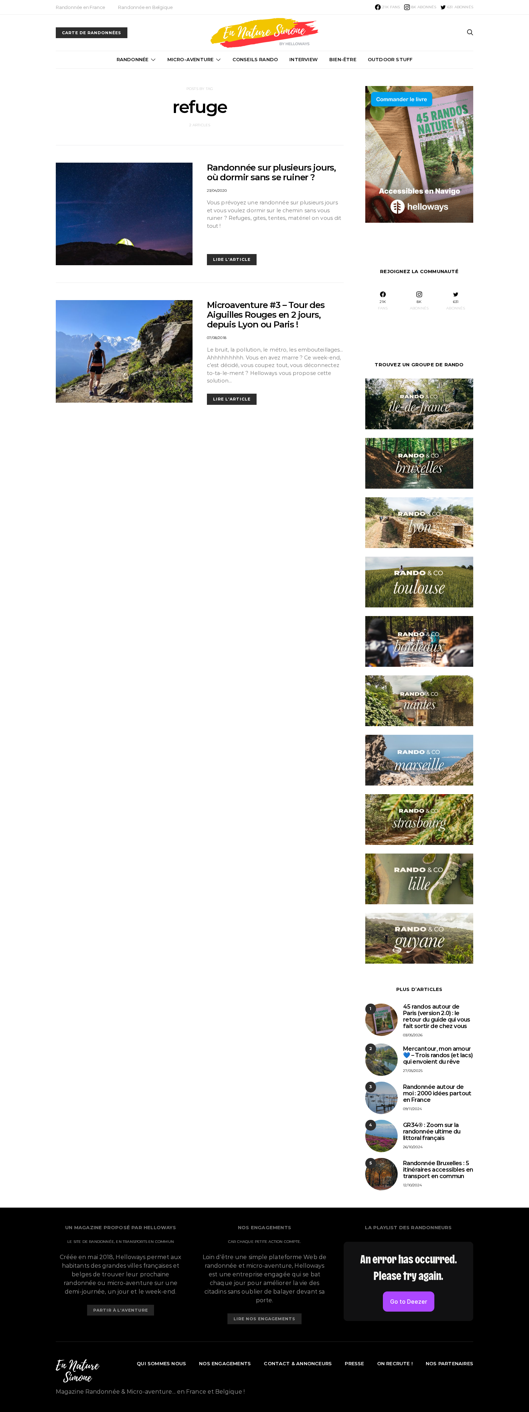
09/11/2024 (412, 1108)
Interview (303, 59)
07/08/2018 (216, 337)
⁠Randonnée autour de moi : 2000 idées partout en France (437, 1093)
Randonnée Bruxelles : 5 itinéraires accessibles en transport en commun (438, 1170)
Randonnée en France (80, 7)
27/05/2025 (412, 1070)
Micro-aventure (190, 59)
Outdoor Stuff (390, 59)
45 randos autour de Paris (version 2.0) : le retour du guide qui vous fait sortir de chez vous (436, 1016)
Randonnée (133, 59)
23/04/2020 (217, 190)
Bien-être (342, 59)
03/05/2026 (412, 1035)
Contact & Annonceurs (298, 1363)
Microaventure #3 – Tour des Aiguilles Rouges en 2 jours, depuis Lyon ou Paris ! (266, 315)
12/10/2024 (412, 1185)
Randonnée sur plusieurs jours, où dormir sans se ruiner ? (271, 172)
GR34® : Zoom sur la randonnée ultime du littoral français (432, 1131)
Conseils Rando (255, 59)
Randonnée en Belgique (145, 7)
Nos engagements (225, 1363)
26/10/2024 (412, 1147)
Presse (354, 1363)
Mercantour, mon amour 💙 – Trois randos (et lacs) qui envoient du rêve (438, 1055)
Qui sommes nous (161, 1363)
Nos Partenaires (449, 1363)
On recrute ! (395, 1363)
